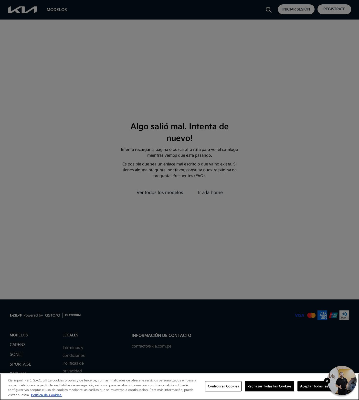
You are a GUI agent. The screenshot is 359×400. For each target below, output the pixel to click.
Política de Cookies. (46, 394)
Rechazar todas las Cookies (269, 386)
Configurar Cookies (223, 386)
